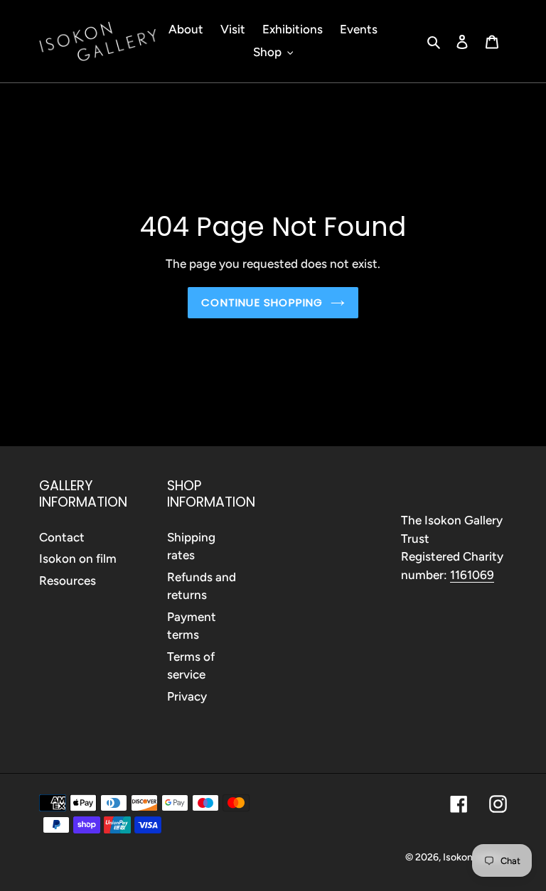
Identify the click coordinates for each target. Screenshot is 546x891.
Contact (62, 537)
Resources (67, 580)
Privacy (187, 696)
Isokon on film (78, 558)
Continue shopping (262, 302)
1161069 (472, 575)
